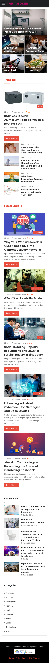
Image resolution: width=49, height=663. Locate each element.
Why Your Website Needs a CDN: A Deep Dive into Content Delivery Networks (23, 246)
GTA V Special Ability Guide (23, 298)
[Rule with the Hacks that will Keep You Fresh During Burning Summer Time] (11, 161)
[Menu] (3, 4)
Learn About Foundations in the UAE (32, 521)
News (8, 618)
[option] (24, 41)
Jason (8, 112)
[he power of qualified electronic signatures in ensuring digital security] (13, 44)
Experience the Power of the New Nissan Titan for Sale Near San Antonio (33, 567)
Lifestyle (9, 614)
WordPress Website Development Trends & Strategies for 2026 (22, 30)
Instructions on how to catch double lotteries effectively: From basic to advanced (32, 552)
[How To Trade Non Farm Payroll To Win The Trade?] (11, 190)
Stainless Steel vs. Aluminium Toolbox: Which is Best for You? (24, 120)
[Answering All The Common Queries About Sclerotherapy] (11, 148)
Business (10, 593)
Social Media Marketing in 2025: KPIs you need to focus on (12, 72)
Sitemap (36, 658)
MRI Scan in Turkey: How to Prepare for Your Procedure (33, 509)
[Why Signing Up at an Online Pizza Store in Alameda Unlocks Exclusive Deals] (35, 64)
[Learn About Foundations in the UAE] (11, 523)
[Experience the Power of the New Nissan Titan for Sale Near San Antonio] (11, 567)
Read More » (11, 138)
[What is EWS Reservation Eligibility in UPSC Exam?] (11, 177)
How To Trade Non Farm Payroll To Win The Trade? (31, 192)
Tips (8, 631)
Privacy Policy (15, 658)
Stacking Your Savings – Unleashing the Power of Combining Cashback (21, 466)
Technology (11, 627)
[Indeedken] (18, 3)
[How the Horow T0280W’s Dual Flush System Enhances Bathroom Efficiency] (11, 535)
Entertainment (12, 602)
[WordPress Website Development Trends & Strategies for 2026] (24, 22)
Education (10, 597)
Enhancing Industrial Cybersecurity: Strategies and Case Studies (22, 407)
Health (9, 610)
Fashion (9, 606)
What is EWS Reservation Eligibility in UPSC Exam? (32, 179)
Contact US (27, 658)
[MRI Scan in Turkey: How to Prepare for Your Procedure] (11, 510)
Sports (9, 623)
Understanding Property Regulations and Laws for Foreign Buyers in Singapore (23, 351)
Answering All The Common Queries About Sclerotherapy (32, 150)
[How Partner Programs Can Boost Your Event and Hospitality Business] (35, 44)
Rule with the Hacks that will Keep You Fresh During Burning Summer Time (31, 164)
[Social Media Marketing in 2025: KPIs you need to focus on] (13, 64)
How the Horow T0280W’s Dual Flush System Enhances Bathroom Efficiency (31, 536)
